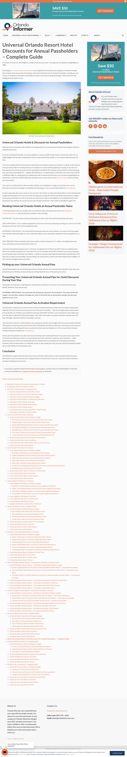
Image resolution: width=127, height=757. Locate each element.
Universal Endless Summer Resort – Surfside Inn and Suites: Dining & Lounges (35, 593)
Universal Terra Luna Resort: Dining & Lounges (25, 667)
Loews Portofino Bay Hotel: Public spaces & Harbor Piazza (30, 443)
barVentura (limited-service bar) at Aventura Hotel (29, 516)
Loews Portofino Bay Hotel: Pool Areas (23, 440)
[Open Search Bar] (123, 35)
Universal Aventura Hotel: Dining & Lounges (24, 509)
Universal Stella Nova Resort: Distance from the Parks (28, 654)
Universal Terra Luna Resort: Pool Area (23, 679)
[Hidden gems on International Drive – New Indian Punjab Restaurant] (106, 182)
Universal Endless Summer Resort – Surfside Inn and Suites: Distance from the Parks (38, 603)
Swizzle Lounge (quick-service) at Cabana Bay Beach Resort (32, 547)
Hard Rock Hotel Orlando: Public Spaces (23, 404)
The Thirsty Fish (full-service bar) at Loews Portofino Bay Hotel (33, 432)
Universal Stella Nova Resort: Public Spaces (24, 659)
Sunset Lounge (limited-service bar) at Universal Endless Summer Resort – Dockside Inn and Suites (45, 567)
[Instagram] (95, 126)
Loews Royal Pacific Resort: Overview (20, 448)
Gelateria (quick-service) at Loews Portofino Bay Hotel (30, 422)
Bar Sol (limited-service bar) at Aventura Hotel (27, 514)
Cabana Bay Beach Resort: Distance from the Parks (27, 552)
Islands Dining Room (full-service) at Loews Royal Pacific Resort (33, 455)
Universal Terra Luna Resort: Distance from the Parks (27, 677)
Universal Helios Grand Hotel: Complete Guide (23, 613)
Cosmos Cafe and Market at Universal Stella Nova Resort (31, 646)
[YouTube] (105, 126)
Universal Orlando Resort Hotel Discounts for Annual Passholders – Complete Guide (38, 639)
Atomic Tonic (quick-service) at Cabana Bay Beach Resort (31, 537)
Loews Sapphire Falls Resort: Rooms (22, 501)
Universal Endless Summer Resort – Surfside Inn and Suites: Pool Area (33, 606)
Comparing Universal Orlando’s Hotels (20, 387)
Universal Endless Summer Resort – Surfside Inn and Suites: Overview (30, 590)
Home (5, 35)
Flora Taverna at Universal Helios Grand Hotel (27, 623)
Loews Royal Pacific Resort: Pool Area (22, 473)
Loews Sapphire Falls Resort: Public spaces (24, 499)
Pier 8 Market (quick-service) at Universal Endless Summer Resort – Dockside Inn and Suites (43, 598)
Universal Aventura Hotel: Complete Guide (21, 506)
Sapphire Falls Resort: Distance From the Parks (25, 504)
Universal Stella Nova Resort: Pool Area (23, 657)
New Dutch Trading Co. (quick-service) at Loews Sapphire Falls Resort (35, 491)
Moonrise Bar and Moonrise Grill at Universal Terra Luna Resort (33, 672)
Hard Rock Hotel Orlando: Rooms (21, 407)
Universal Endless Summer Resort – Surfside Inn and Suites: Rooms (32, 611)
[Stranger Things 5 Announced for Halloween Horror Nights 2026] (106, 239)
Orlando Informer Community (32, 371)
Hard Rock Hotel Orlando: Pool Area (22, 402)
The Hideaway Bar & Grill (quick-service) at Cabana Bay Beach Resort (35, 550)
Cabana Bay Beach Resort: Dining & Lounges (25, 534)
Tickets (84, 35)
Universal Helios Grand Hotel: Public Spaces (25, 634)
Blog (47, 35)
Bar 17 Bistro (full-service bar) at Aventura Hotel (28, 511)
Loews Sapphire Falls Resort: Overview (20, 481)
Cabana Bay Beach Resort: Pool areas (22, 555)
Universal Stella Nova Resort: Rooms (22, 662)
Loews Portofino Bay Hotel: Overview (20, 415)
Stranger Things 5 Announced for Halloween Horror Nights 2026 (105, 247)
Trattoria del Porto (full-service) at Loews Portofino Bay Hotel (33, 435)
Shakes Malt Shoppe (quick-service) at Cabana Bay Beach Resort (34, 544)
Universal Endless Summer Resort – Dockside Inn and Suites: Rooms (32, 588)
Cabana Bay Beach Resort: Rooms (21, 560)
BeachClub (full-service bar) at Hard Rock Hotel (26, 394)
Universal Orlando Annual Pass (21, 70)
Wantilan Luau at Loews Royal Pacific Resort (27, 468)
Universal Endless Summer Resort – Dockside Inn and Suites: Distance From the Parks (38, 580)
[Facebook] (91, 126)
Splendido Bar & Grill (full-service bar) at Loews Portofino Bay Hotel (35, 430)
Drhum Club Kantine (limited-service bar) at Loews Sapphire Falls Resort (36, 488)
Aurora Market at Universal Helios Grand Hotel (28, 618)
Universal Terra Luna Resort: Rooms (22, 685)
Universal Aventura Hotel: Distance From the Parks (27, 522)
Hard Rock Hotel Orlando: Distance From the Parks (27, 399)
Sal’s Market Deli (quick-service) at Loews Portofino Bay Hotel (33, 427)
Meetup (73, 35)
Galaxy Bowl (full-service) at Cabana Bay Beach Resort (30, 542)
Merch (97, 35)
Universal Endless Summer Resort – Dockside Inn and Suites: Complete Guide (33, 562)
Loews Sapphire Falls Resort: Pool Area (23, 496)
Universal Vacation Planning (25, 35)
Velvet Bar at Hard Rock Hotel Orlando (23, 412)
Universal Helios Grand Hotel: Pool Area (23, 631)
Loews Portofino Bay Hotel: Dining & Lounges (25, 417)
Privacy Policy (20, 739)
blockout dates (62, 178)
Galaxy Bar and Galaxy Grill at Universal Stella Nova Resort (32, 649)
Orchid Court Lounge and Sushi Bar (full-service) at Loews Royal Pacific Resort (38, 466)
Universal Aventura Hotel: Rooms (21, 529)
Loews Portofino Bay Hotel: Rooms (22, 445)
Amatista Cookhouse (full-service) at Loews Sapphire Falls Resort (34, 486)
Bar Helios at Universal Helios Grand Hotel (26, 621)
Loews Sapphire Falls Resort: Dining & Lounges (25, 483)
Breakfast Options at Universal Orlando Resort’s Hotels (26, 384)
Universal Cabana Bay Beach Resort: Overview (23, 532)
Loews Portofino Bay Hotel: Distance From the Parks (28, 437)
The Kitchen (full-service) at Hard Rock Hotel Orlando (28, 410)
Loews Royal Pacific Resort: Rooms (21, 478)
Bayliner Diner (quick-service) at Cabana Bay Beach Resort (32, 539)
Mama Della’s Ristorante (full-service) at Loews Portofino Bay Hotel (35, 425)
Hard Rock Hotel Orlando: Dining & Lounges (25, 397)
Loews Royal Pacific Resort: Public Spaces (24, 476)
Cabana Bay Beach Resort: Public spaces (23, 557)
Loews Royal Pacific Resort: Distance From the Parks (27, 471)
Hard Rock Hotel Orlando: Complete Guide (22, 389)
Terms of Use (11, 739)
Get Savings (105, 10)
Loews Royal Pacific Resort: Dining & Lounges (25, 450)
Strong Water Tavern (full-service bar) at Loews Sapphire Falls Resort (35, 494)
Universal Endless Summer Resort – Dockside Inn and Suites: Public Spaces (35, 585)
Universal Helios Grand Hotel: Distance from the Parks (28, 629)
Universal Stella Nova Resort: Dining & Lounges (25, 644)
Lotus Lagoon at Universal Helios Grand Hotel (27, 626)
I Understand (117, 753)
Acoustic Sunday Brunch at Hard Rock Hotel (25, 392)
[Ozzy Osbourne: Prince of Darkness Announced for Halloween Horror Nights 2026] (106, 209)
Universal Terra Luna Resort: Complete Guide (22, 664)
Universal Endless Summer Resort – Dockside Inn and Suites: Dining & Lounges (36, 565)
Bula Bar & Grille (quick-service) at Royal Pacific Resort (31, 453)
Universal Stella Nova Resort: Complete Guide (22, 641)
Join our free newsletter (106, 151)
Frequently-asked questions (57, 711)
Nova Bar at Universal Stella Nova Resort (26, 651)
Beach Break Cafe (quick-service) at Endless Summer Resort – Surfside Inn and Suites (40, 595)
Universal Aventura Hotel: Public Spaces (23, 527)
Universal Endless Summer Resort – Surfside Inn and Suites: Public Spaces (34, 608)
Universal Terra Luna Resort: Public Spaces (24, 682)
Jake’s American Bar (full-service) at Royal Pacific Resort (31, 458)
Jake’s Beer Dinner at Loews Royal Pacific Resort (28, 460)
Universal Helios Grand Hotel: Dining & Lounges (26, 616)
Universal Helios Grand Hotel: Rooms (22, 636)
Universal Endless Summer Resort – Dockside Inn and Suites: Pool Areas (34, 583)
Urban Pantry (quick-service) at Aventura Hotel (28, 519)
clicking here (70, 188)
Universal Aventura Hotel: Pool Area (22, 524)
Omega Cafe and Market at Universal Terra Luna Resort (31, 674)
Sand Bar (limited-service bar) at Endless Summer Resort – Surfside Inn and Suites (39, 601)
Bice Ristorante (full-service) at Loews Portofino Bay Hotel (32, 420)
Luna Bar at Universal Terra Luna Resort (25, 669)
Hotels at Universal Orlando (12, 379)
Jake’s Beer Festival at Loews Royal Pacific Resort (29, 463)
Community (61, 35)
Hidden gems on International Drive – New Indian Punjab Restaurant (105, 190)
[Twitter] (100, 126)
